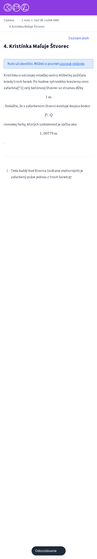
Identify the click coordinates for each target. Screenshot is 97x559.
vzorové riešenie (71, 63)
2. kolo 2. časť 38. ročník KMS (40, 20)
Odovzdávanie (46, 550)
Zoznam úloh (78, 38)
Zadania (9, 20)
